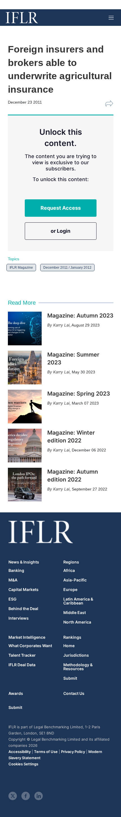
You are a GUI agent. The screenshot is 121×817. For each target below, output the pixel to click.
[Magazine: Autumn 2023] (25, 328)
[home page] (22, 17)
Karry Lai (61, 325)
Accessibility (19, 751)
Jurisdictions (76, 655)
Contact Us (73, 693)
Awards (15, 693)
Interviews (18, 618)
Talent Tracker (22, 655)
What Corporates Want (30, 646)
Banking (16, 570)
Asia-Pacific (75, 580)
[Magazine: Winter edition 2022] (25, 445)
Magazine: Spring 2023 (78, 393)
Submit (70, 678)
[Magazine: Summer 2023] (25, 367)
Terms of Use (46, 751)
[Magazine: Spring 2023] (25, 406)
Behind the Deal (23, 609)
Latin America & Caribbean (78, 601)
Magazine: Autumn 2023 (80, 315)
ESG (12, 599)
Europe (70, 590)
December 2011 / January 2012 (67, 268)
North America (77, 622)
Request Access (61, 208)
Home (69, 646)
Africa (69, 570)
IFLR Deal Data (21, 665)
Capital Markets (23, 590)
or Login (60, 231)
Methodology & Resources (78, 667)
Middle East (74, 613)
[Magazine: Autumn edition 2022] (25, 484)
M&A (12, 580)
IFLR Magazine (21, 268)
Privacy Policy (73, 751)
